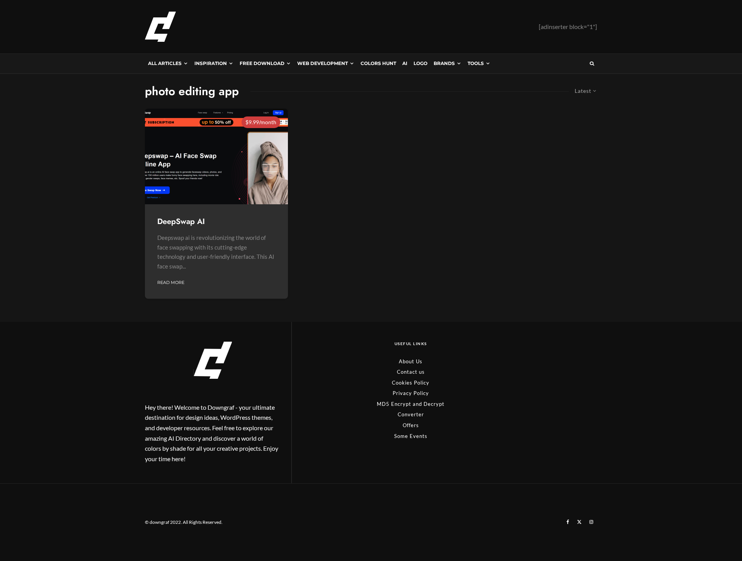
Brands (444, 63)
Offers (411, 425)
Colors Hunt (378, 63)
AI (404, 63)
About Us (410, 361)
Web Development (322, 63)
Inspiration (210, 63)
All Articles (165, 63)
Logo (420, 63)
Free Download (262, 63)
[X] (579, 522)
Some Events (410, 436)
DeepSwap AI (181, 222)
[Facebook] (568, 522)
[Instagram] (591, 522)
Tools (476, 63)
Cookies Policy (410, 383)
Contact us (411, 372)
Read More (170, 282)
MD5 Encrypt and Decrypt (410, 404)
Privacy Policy (411, 393)
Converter (411, 414)
